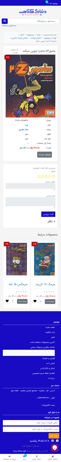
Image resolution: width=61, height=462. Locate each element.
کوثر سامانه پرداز (19, 450)
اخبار (53, 337)
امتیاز (53, 171)
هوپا (26, 125)
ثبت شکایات (50, 332)
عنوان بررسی (50, 181)
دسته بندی (36, 459)
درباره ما (51, 378)
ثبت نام (53, 436)
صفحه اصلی (53, 459)
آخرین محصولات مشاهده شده (42, 342)
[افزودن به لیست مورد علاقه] (7, 301)
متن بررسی (50, 195)
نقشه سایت (50, 327)
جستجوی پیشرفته (9, 25)
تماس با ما (51, 363)
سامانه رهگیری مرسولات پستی (42, 347)
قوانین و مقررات (48, 358)
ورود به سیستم (9, 459)
